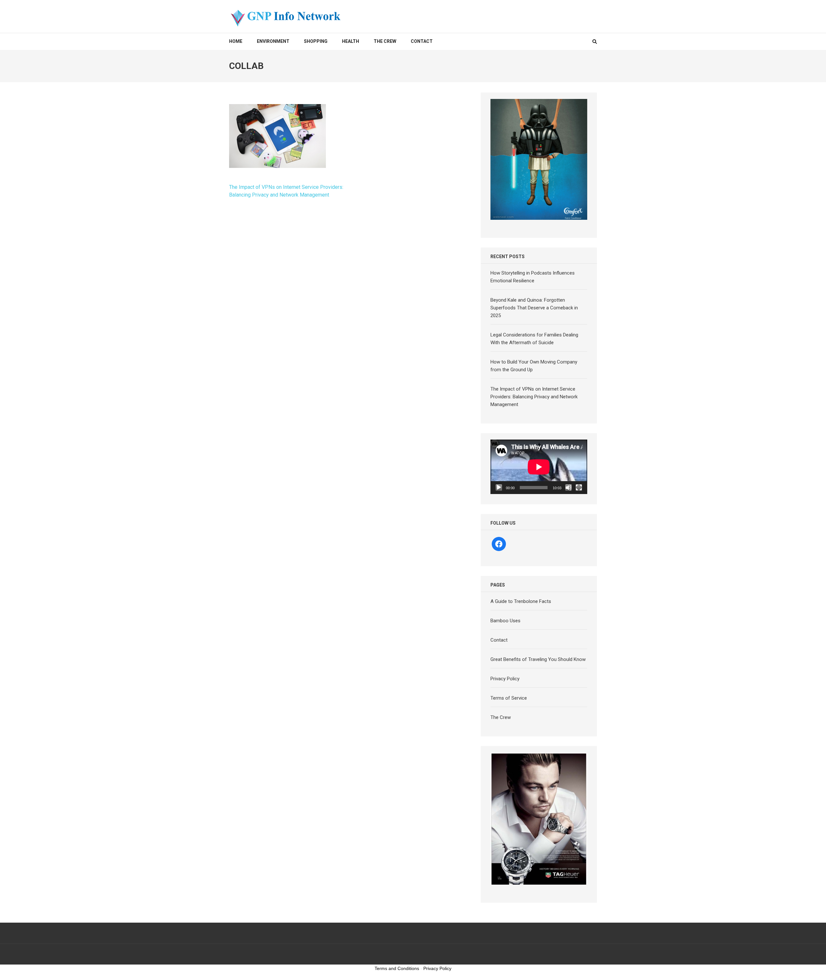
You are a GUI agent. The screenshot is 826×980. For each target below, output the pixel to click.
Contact (422, 41)
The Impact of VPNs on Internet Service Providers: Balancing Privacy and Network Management (534, 396)
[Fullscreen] (579, 487)
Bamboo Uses (505, 621)
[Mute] (568, 487)
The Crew (385, 41)
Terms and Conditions (397, 968)
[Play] (499, 487)
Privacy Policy (504, 679)
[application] (538, 467)
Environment (273, 41)
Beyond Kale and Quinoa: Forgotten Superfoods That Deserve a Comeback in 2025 (534, 307)
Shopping (315, 41)
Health (350, 41)
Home (235, 41)
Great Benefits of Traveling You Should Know (538, 659)
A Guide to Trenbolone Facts (520, 601)
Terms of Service (508, 698)
